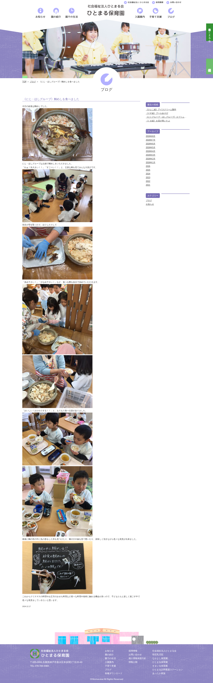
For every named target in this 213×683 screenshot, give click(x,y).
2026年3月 (150, 155)
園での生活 (110, 658)
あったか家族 (158, 673)
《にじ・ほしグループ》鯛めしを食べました (51, 99)
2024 (148, 174)
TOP (24, 82)
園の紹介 (109, 654)
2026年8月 (150, 136)
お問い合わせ (175, 2)
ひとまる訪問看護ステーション (167, 669)
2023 (148, 177)
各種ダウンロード (113, 673)
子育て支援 (110, 666)
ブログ (33, 82)
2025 (148, 170)
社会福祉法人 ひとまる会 (138, 2)
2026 (148, 166)
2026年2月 (150, 159)
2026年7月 (150, 140)
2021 (148, 185)
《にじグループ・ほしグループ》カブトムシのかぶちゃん (172, 117)
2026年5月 (150, 147)
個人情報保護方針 (137, 658)
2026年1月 (150, 162)
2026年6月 (150, 144)
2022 (148, 181)
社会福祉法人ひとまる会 (209, 32)
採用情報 (159, 2)
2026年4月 (150, 151)
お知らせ (150, 204)
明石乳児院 (157, 654)
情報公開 (133, 662)
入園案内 (109, 662)
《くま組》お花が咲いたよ (158, 121)
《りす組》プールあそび (157, 113)
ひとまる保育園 (160, 662)
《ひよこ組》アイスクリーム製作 (161, 109)
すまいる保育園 (160, 666)
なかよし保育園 (160, 658)
